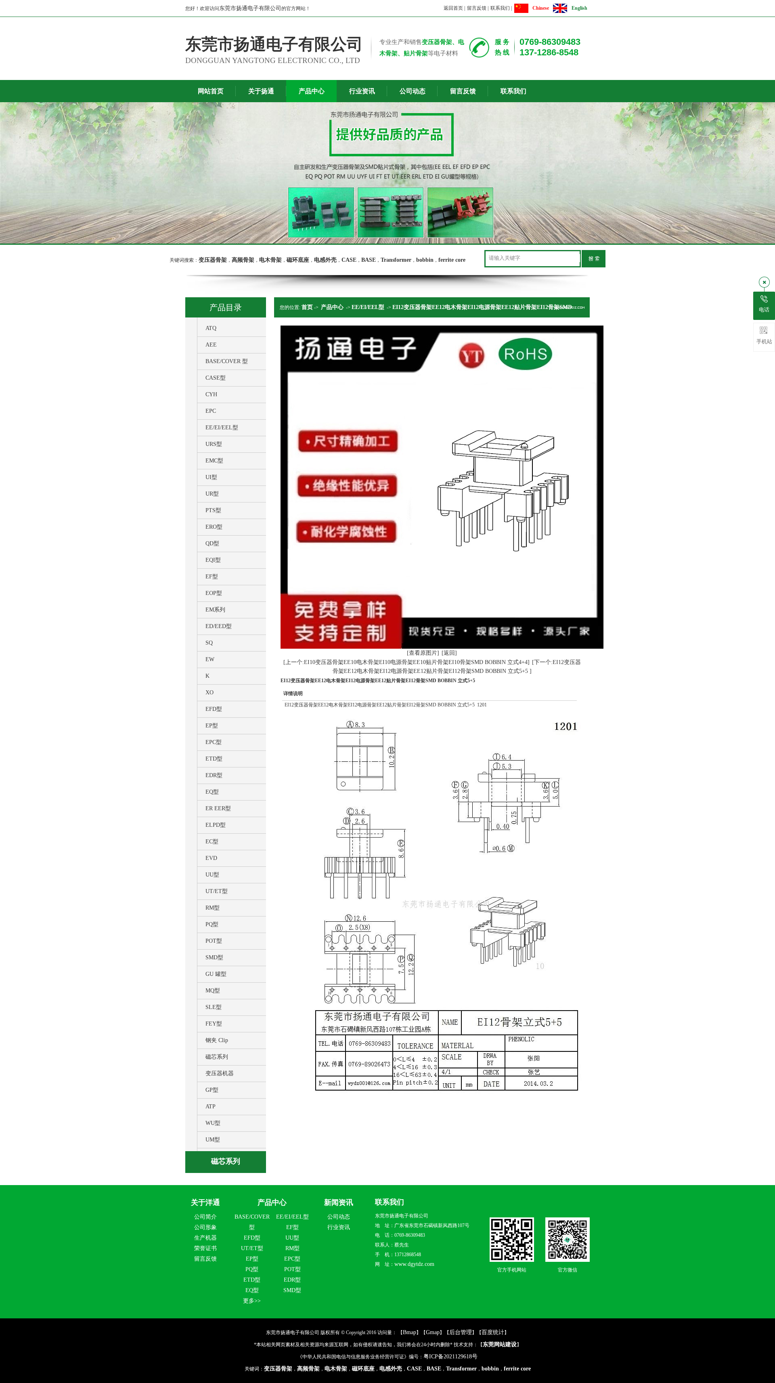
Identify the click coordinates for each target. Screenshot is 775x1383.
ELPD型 (215, 825)
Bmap (409, 1332)
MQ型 (212, 991)
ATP (210, 1106)
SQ (209, 643)
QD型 (212, 543)
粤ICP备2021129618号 (450, 1357)
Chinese (540, 8)
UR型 (212, 494)
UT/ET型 (216, 891)
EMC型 (214, 461)
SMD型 (214, 957)
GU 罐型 (215, 974)
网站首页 (211, 91)
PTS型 (213, 510)
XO (209, 692)
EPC (210, 411)
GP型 (211, 1090)
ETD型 (213, 759)
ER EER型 (218, 808)
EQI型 (213, 560)
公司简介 (205, 1217)
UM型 (212, 1140)
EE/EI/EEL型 (221, 428)
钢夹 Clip (216, 1040)
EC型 (211, 842)
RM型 (212, 908)
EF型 (211, 577)
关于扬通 (261, 91)
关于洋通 (205, 1202)
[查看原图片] (423, 653)
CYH (211, 394)
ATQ (210, 328)
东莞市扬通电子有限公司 (250, 8)
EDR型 (213, 775)
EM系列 (215, 610)
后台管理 (460, 1332)
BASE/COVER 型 (226, 361)
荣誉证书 (205, 1248)
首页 (307, 307)
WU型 (212, 1123)
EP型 (211, 726)
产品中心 (312, 91)
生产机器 (205, 1238)
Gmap (433, 1332)
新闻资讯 (338, 1202)
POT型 (213, 941)
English (579, 8)
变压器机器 (219, 1073)
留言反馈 (476, 8)
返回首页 (453, 8)
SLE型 (213, 1007)
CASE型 (215, 378)
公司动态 (412, 91)
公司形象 (205, 1227)
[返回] (449, 653)
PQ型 (211, 924)
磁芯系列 (216, 1057)
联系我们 (500, 8)
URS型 (213, 444)
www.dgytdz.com (414, 1264)
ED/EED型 (218, 626)
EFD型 (213, 709)
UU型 (212, 875)
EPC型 (213, 742)
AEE (211, 345)
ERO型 (213, 527)
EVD (211, 858)
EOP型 (213, 593)
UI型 (211, 477)
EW (209, 659)
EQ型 (212, 792)
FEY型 (213, 1024)
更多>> (252, 1301)
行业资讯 (362, 91)
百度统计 (493, 1332)
